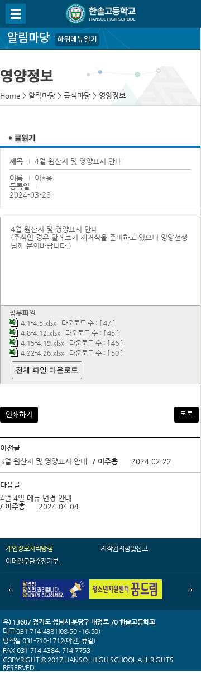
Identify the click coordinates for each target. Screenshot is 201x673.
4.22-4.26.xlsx (42, 353)
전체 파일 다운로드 (47, 370)
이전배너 (10, 590)
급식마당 (77, 95)
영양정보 (112, 95)
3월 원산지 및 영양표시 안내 (43, 461)
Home (10, 95)
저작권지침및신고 (123, 548)
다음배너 (191, 590)
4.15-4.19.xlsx (42, 343)
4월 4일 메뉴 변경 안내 (35, 498)
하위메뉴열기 (77, 39)
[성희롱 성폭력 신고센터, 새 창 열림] (52, 583)
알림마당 (41, 95)
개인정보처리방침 (29, 548)
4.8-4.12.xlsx (40, 333)
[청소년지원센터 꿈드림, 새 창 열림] (125, 583)
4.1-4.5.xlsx (38, 323)
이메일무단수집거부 (32, 561)
